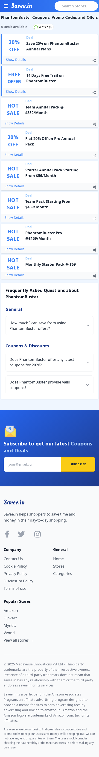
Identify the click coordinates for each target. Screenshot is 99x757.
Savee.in (14, 502)
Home (58, 558)
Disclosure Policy (18, 581)
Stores (58, 566)
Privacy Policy (15, 573)
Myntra (10, 625)
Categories (62, 573)
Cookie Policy (15, 566)
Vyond (9, 632)
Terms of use (15, 588)
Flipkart (10, 618)
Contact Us (13, 558)
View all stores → (18, 640)
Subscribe (78, 464)
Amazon (11, 610)
